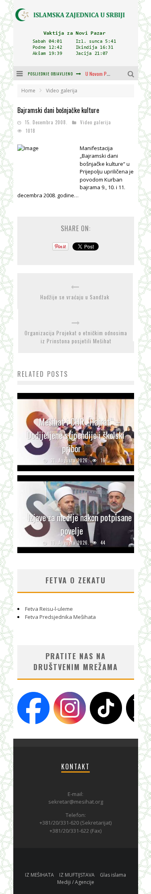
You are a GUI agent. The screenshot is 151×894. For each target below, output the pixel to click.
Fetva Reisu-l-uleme (49, 608)
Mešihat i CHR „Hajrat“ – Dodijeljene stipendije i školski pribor (75, 435)
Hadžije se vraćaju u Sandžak (75, 297)
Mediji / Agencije (75, 882)
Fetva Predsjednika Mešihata (60, 616)
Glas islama (113, 874)
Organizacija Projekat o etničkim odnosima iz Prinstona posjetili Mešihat (76, 337)
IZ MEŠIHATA (39, 874)
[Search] (132, 73)
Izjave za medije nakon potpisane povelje (79, 524)
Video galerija (95, 122)
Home (28, 90)
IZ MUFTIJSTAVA (77, 874)
